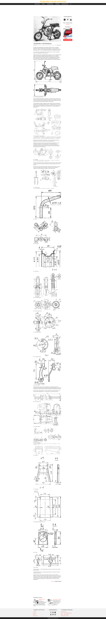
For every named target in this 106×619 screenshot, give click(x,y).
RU (66, 24)
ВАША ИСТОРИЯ (35, 615)
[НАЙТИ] (71, 4)
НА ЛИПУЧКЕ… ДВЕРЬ (57, 599)
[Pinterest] (53, 612)
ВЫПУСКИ (34, 614)
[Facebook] (67, 19)
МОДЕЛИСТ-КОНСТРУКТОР (53, 1)
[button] (40, 4)
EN (67, 24)
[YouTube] (71, 19)
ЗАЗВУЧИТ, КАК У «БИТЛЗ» (42, 600)
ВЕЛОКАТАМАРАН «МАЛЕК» (65, 615)
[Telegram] (64, 19)
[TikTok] (55, 614)
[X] (53, 614)
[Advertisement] (53, 10)
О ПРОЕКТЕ (34, 611)
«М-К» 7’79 (52, 581)
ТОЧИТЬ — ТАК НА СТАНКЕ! (65, 614)
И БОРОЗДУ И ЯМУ (63, 611)
